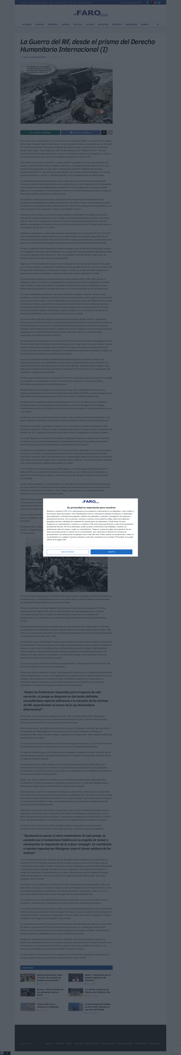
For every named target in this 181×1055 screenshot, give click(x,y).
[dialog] (90, 527)
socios (69, 511)
